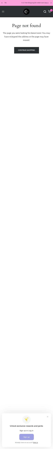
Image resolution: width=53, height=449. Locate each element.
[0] (49, 11)
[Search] (45, 11)
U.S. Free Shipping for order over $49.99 (28, 3)
